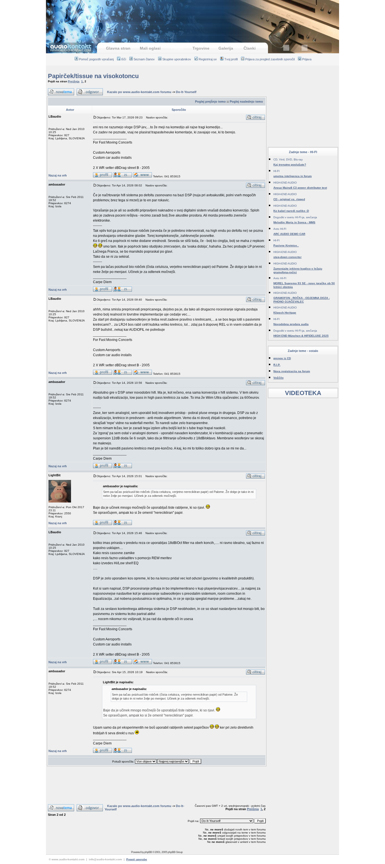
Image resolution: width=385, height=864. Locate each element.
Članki (250, 48)
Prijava (306, 59)
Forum (177, 48)
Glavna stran (118, 48)
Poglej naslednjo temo (246, 101)
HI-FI (276, 171)
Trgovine (201, 48)
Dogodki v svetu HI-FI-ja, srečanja (295, 217)
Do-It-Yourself (186, 92)
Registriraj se (208, 59)
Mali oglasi (150, 48)
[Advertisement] (192, 18)
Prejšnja (73, 81)
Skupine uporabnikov (176, 59)
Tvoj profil (231, 59)
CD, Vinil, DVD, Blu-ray (288, 159)
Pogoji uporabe (136, 859)
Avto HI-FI (279, 228)
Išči (123, 59)
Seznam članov (144, 59)
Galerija (225, 48)
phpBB (148, 852)
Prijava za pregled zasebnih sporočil (270, 59)
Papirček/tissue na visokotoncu (93, 76)
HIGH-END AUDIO (285, 182)
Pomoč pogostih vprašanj (96, 59)
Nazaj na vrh (57, 175)
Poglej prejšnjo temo (210, 101)
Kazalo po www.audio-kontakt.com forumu (139, 92)
